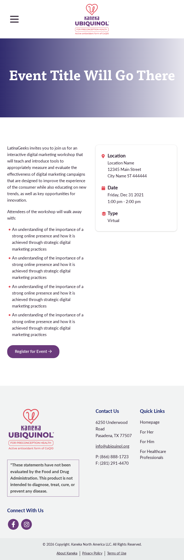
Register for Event (31, 351)
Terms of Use (116, 553)
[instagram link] (26, 524)
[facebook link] (13, 524)
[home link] (47, 429)
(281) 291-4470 (114, 463)
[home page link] (92, 19)
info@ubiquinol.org (112, 446)
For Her (147, 432)
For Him (147, 442)
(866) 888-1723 (114, 457)
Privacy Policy (92, 553)
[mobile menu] (14, 19)
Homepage (150, 422)
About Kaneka (67, 553)
